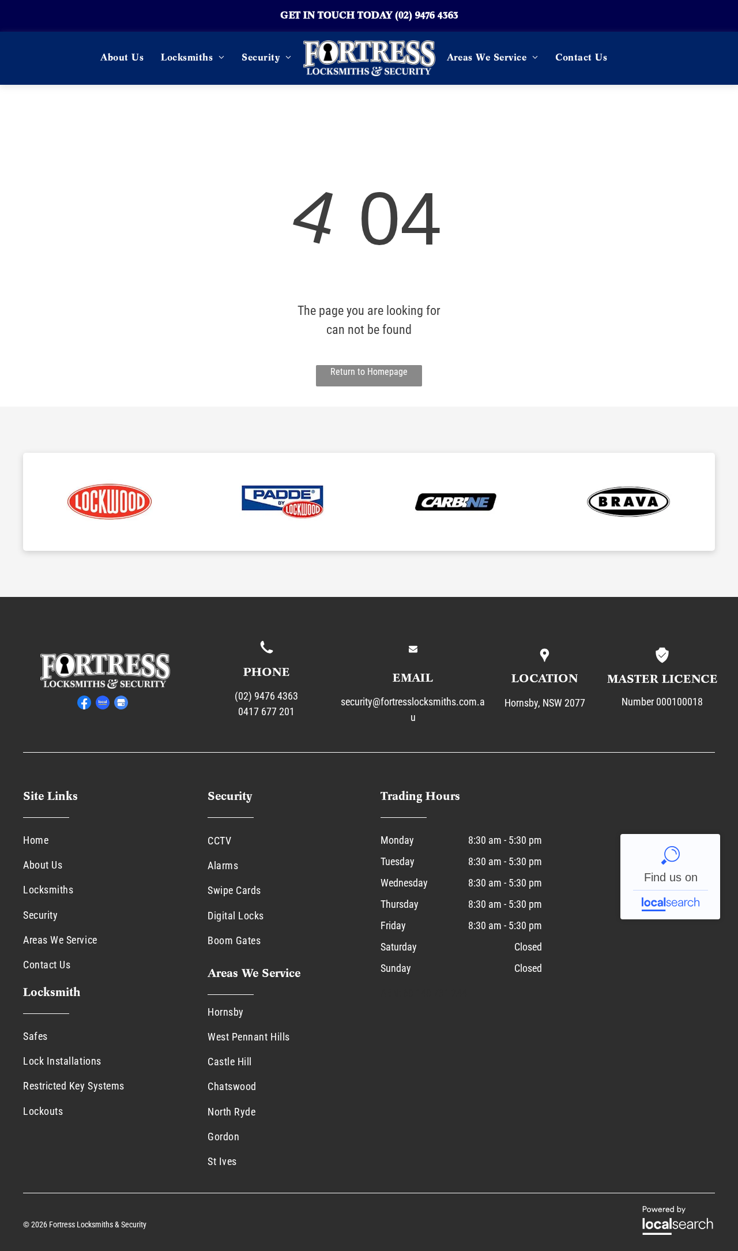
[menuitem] (122, 58)
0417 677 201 (266, 711)
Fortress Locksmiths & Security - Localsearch (670, 876)
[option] (109, 502)
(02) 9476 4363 (426, 16)
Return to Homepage (369, 371)
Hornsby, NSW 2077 (544, 703)
